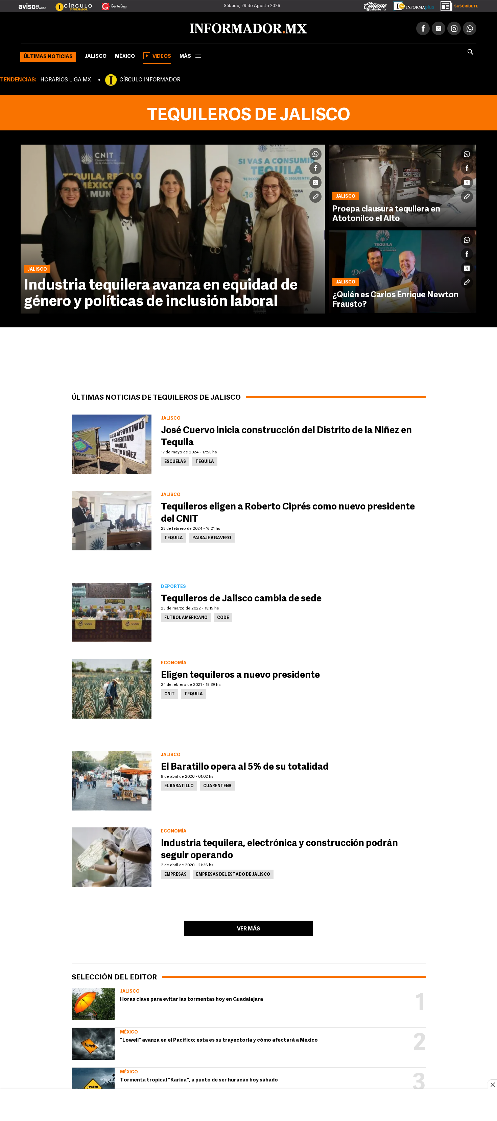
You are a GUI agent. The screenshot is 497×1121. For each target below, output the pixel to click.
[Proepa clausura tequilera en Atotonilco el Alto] (402, 184)
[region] (248, 1106)
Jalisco (95, 55)
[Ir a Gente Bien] (110, 3)
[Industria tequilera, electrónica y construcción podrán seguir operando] (111, 856)
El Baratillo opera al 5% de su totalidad (245, 766)
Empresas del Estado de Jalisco (233, 873)
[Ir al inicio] (100, 27)
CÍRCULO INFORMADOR (149, 78)
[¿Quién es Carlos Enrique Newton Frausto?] (402, 270)
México (125, 55)
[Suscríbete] (456, 4)
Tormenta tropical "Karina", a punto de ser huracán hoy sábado (199, 1078)
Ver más (248, 927)
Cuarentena (217, 785)
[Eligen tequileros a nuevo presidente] (111, 687)
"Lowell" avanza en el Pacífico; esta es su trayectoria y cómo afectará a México (219, 1039)
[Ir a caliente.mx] (375, 4)
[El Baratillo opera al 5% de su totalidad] (111, 779)
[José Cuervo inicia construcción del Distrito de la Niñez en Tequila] (111, 443)
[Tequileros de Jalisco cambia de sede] (111, 611)
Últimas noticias (48, 55)
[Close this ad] (492, 1084)
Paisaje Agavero (211, 537)
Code (223, 617)
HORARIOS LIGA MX (65, 78)
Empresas (175, 873)
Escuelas (175, 460)
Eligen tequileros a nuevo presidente (240, 674)
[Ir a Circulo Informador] (69, 3)
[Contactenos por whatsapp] (469, 27)
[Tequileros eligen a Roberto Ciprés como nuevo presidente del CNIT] (111, 519)
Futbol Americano (186, 617)
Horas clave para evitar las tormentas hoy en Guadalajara (191, 998)
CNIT (169, 693)
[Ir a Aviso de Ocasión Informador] (32, 3)
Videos (161, 55)
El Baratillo (179, 785)
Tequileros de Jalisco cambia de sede (241, 597)
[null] (93, 1003)
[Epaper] (411, 4)
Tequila (204, 460)
